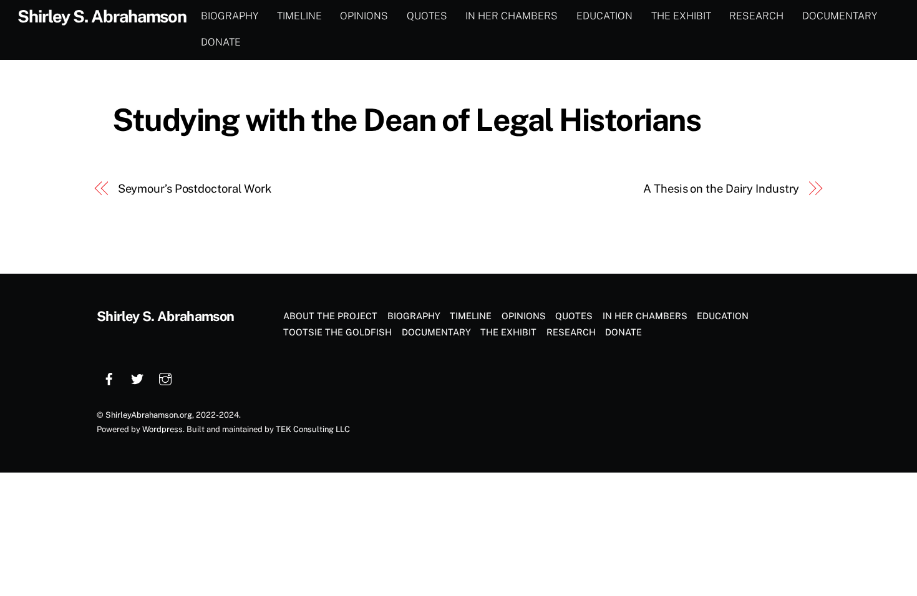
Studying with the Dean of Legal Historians (406, 120)
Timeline (299, 16)
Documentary (839, 16)
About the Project (330, 315)
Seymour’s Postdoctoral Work (195, 188)
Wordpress (162, 429)
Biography (229, 16)
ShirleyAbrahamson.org (148, 415)
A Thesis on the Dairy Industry (721, 188)
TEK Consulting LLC (313, 429)
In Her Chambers (511, 16)
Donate (221, 42)
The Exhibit (681, 16)
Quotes (427, 16)
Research (756, 16)
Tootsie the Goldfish (337, 332)
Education (604, 16)
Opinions (364, 16)
